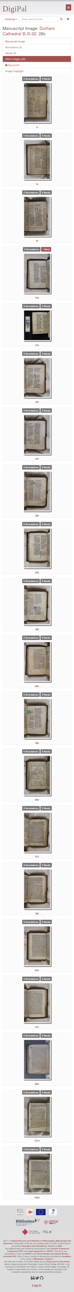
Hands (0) (10, 53)
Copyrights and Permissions (34, 1246)
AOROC (28, 1253)
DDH (60, 1246)
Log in (36, 1285)
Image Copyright (14, 71)
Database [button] (10, 19)
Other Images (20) (15, 59)
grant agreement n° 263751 (41, 1251)
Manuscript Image (15, 41)
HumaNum (66, 1256)
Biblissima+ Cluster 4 (43, 1259)
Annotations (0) (13, 47)
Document (13, 65)
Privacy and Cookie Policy (58, 1261)
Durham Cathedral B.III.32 (29, 30)
